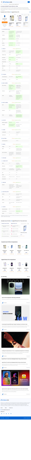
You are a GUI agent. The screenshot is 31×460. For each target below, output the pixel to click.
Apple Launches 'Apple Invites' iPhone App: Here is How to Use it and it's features (15, 388)
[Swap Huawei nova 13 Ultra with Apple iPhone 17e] (16, 21)
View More (28, 276)
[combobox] (26, 15)
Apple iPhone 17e (18, 23)
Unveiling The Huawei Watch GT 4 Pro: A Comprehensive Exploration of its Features (15, 350)
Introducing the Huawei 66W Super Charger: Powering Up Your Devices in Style (14, 324)
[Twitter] (9, 414)
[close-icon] (15, 14)
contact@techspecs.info (6, 409)
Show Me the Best (4, 22)
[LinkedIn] (6, 414)
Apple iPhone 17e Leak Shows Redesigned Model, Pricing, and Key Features (14, 362)
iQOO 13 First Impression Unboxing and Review (11, 297)
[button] (15, 48)
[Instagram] (2, 414)
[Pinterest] (11, 414)
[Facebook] (4, 414)
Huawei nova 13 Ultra (11, 23)
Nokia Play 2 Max (25, 23)
